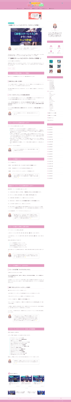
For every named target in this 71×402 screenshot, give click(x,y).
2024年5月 (50, 149)
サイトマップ (18, 400)
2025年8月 (50, 127)
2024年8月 (50, 144)
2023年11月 (50, 163)
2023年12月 (50, 161)
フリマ (51, 109)
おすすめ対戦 (52, 85)
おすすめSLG (52, 83)
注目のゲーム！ (45, 8)
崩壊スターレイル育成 (52, 115)
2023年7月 (50, 173)
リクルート (51, 103)
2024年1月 (50, 158)
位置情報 (51, 104)
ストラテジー (52, 95)
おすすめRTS (52, 84)
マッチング (51, 107)
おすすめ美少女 (52, 86)
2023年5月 (50, 178)
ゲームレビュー (51, 91)
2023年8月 (50, 171)
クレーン (51, 102)
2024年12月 (50, 139)
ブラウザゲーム (52, 110)
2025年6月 (50, 132)
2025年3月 (50, 137)
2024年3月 (50, 154)
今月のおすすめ (27, 8)
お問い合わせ (52, 8)
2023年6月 (50, 175)
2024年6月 (50, 146)
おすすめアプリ (20, 8)
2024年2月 (50, 156)
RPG (50, 93)
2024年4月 (50, 151)
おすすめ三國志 (52, 87)
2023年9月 (50, 168)
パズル (51, 96)
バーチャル (51, 100)
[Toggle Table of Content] (13, 68)
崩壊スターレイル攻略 (36, 8)
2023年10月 (50, 166)
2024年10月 (50, 141)
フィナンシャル (52, 101)
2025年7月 (50, 129)
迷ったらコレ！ (51, 120)
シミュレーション (52, 94)
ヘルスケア (51, 108)
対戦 (50, 97)
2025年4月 (50, 134)
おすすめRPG (52, 81)
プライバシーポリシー (12, 400)
